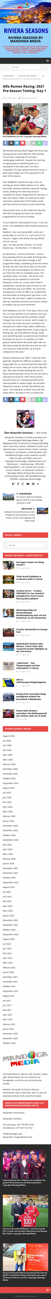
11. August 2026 (24, 686)
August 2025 (9, 788)
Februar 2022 (9, 967)
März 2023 (8, 910)
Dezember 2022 (10, 920)
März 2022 (8, 962)
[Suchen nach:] (25, 67)
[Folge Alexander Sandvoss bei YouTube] (26, 484)
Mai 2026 (7, 750)
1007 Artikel (41, 432)
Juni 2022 (7, 948)
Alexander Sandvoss (29, 98)
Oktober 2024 (9, 835)
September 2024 (10, 839)
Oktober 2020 (9, 1043)
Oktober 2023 (9, 877)
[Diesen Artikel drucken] (34, 143)
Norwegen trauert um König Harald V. (30, 563)
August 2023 (9, 887)
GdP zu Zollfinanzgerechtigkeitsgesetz (31, 681)
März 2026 (8, 759)
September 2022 (10, 934)
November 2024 (10, 830)
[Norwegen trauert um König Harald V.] (8, 565)
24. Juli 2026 (23, 719)
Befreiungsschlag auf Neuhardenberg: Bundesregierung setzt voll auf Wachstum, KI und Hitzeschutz (31, 614)
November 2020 (10, 1038)
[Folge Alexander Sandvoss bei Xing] (37, 484)
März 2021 (8, 1019)
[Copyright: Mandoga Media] (25, 133)
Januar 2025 (8, 821)
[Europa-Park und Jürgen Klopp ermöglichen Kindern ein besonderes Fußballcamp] (8, 697)
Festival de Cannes (33, 473)
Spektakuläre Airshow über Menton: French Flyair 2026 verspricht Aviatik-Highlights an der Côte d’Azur (31, 647)
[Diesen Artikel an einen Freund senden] (28, 143)
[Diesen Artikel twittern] (11, 143)
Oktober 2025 (9, 778)
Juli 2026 (7, 740)
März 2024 (8, 854)
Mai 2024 (7, 844)
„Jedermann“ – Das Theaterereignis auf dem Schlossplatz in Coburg (28, 665)
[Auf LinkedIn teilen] (17, 143)
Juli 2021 (7, 1000)
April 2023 (7, 906)
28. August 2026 (24, 582)
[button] (47, 60)
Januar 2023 (8, 915)
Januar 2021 (8, 1029)
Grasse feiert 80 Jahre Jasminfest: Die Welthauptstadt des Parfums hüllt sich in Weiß (31, 713)
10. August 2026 (24, 702)
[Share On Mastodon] (45, 143)
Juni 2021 (7, 1005)
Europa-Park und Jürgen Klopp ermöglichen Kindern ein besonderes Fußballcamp (31, 696)
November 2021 (10, 981)
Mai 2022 (7, 953)
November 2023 (10, 873)
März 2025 (8, 811)
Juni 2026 (7, 745)
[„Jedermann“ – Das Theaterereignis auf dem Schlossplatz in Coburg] (8, 666)
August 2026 (9, 736)
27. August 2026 (24, 621)
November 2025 (10, 773)
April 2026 (7, 754)
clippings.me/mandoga (30, 479)
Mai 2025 (7, 802)
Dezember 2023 (10, 868)
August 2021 (9, 995)
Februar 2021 (9, 1024)
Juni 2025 (7, 797)
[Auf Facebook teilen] (5, 143)
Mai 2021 (7, 1010)
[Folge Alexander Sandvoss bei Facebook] (17, 484)
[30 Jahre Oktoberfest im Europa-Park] (8, 632)
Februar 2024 (9, 858)
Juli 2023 (7, 892)
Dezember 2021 (10, 977)
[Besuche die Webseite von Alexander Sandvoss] (13, 484)
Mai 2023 (7, 901)
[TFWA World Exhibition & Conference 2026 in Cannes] (8, 579)
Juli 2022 (7, 944)
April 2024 (7, 849)
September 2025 (10, 783)
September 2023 (10, 882)
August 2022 (9, 939)
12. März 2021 (11, 98)
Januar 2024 (8, 863)
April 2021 (7, 1014)
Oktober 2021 (9, 986)
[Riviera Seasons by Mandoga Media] (25, 21)
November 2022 (10, 925)
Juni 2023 (7, 896)
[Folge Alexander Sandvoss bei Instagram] (21, 484)
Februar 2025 (9, 816)
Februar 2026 (9, 764)
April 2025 (7, 807)
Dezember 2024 (10, 825)
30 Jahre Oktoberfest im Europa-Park (32, 630)
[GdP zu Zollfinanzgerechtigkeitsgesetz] (8, 682)
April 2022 (7, 958)
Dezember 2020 (10, 1033)
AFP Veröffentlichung (35, 476)
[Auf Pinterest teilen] (22, 143)
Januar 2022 (8, 972)
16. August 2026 (24, 671)
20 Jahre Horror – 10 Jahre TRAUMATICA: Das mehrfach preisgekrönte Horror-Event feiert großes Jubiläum (30, 594)
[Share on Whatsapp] (39, 143)
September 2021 (10, 991)
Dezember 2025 (10, 769)
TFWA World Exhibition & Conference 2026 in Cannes (29, 577)
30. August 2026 (24, 568)
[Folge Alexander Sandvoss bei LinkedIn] (32, 484)
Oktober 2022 (9, 929)
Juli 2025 (7, 792)
